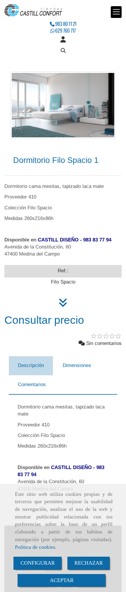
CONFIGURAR (38, 563)
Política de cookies (35, 547)
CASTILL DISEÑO (58, 240)
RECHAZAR (88, 563)
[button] (63, 39)
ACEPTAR (62, 580)
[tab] (31, 366)
